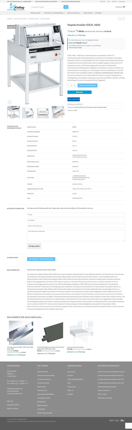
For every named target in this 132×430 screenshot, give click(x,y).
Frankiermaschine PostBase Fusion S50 (111, 383)
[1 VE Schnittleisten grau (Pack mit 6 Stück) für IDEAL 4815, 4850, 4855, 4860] (51, 333)
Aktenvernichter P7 (104, 390)
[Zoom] (9, 102)
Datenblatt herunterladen (41, 259)
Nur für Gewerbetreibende (70, 1)
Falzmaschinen (42, 390)
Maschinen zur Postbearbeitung (53, 13)
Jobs (108, 1)
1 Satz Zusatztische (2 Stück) (75, 347)
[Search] (66, 7)
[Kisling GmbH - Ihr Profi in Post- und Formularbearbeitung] (17, 7)
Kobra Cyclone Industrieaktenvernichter (111, 372)
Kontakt (114, 1)
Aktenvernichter (35, 13)
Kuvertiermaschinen (44, 379)
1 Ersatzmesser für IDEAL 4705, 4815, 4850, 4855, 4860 (20, 348)
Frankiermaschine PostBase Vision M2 (110, 375)
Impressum (122, 1)
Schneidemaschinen (33, 18)
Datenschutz (71, 387)
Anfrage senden (34, 246)
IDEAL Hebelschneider (44, 413)
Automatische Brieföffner (45, 394)
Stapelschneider (45, 18)
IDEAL (74, 127)
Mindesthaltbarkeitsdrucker (107, 387)
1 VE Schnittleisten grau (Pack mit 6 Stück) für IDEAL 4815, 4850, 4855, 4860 (50, 348)
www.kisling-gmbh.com (15, 393)
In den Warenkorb (87, 85)
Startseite (10, 18)
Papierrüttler (41, 387)
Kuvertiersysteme (43, 383)
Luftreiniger (98, 13)
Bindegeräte (41, 401)
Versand (70, 375)
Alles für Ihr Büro (12, 408)
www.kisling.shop (13, 391)
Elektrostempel (88, 13)
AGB (69, 383)
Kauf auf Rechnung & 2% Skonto (46, 1)
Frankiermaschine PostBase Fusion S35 (111, 379)
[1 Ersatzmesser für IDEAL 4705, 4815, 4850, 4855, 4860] (21, 333)
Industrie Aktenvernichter (46, 375)
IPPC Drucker (102, 394)
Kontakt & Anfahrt (13, 405)
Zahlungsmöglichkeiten (75, 379)
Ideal (75, 110)
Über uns (102, 1)
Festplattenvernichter (105, 398)
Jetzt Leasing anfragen (75, 47)
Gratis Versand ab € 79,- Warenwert (19, 1)
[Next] (61, 63)
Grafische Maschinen (73, 13)
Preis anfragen (74, 99)
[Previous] (10, 63)
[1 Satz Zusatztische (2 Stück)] (81, 333)
